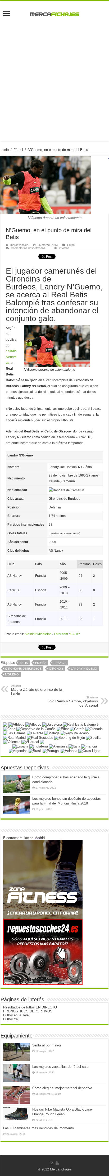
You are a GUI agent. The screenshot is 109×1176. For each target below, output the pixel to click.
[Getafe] (77, 729)
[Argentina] (18, 751)
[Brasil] (35, 751)
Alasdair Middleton (38, 634)
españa (40, 662)
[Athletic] (16, 724)
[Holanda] (69, 751)
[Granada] (94, 729)
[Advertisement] (54, 86)
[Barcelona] (52, 724)
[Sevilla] (93, 737)
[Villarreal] (30, 742)
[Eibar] (63, 729)
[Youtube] (57, 1163)
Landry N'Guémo (84, 668)
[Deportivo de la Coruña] (36, 729)
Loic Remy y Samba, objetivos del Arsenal (72, 701)
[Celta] (9, 729)
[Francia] (89, 746)
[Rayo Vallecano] (75, 733)
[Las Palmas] (14, 733)
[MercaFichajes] (54, 13)
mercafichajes (19, 244)
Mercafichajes (60, 1169)
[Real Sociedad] (40, 737)
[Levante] (35, 733)
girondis (56, 668)
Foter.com (61, 634)
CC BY (75, 634)
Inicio (5, 150)
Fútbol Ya (10, 1019)
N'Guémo (12, 674)
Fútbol (18, 150)
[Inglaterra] (38, 746)
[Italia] (74, 746)
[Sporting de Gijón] (69, 737)
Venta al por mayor (46, 1045)
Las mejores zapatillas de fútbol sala (60, 1067)
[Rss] (52, 1163)
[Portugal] (51, 751)
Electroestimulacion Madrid (24, 838)
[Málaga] (52, 733)
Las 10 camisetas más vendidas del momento (38, 1128)
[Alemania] (58, 746)
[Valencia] (11, 742)
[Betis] (80, 724)
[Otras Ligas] (89, 751)
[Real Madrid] (14, 737)
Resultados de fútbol (19, 1007)
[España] (20, 746)
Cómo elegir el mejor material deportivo (62, 1088)
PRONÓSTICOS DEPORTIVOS (27, 1011)
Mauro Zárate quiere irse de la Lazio (36, 690)
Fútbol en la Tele (16, 1015)
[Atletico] (33, 724)
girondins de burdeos (23, 668)
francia (60, 662)
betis (24, 662)
